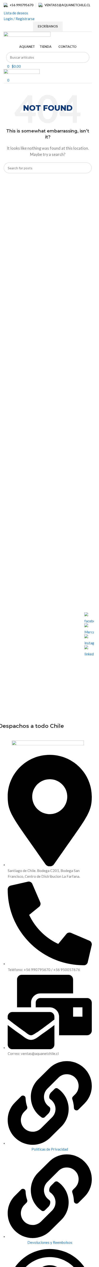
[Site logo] (27, 36)
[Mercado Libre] (89, 628)
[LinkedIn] (89, 650)
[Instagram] (89, 639)
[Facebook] (89, 617)
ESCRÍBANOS (48, 26)
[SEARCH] (83, 57)
